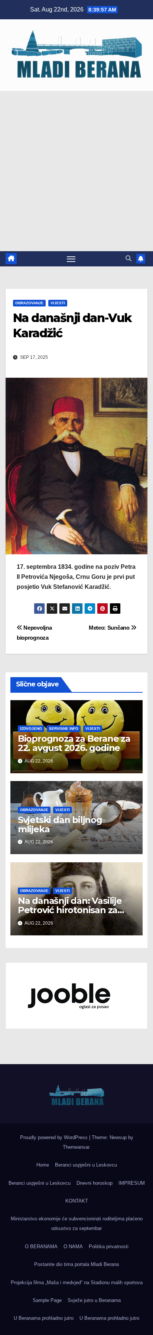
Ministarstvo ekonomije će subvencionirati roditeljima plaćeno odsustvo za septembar (77, 1223)
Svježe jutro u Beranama (94, 1300)
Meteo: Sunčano (110, 627)
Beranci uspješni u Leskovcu (86, 1165)
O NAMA (73, 1246)
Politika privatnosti (108, 1246)
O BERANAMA (41, 1246)
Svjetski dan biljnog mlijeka (60, 824)
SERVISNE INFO (63, 728)
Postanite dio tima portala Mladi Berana (76, 1264)
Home (42, 1165)
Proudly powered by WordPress (54, 1137)
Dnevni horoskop (94, 1183)
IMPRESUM (131, 1183)
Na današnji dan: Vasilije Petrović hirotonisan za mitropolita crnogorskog (71, 910)
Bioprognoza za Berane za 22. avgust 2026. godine (74, 743)
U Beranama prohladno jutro (44, 1318)
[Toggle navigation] (71, 259)
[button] (128, 258)
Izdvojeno (31, 728)
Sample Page (47, 1300)
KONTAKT (76, 1201)
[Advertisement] (76, 171)
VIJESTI (58, 303)
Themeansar (76, 1147)
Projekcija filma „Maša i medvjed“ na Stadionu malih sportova (77, 1282)
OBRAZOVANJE (29, 303)
